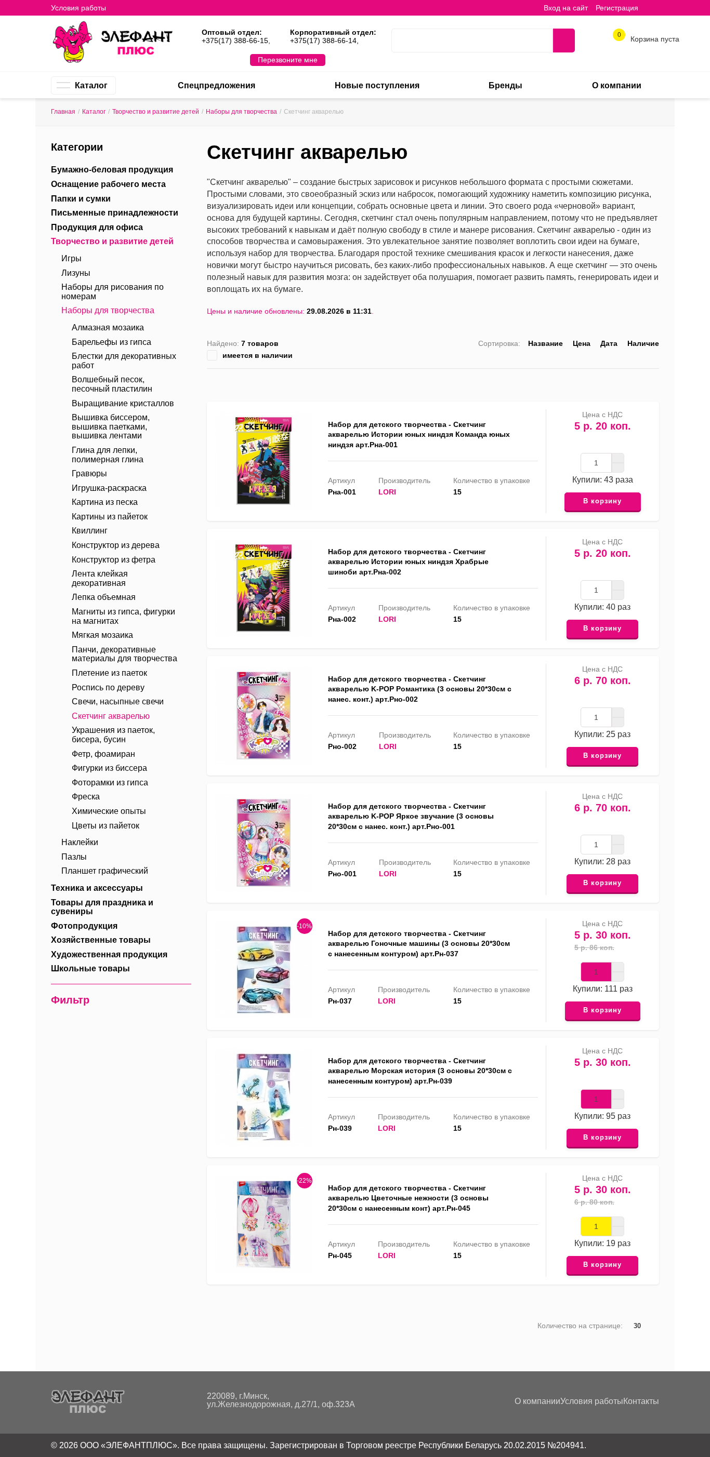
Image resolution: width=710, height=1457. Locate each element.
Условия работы (78, 8)
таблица (638, 382)
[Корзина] (654, 7)
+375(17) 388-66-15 (235, 40)
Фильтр (70, 1000)
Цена (581, 343)
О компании (537, 1401)
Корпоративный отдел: (333, 32)
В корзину (602, 501)
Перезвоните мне (288, 60)
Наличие (643, 343)
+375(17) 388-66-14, (324, 40)
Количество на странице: (580, 1325)
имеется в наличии (257, 355)
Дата (608, 343)
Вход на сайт (566, 8)
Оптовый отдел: (232, 32)
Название (545, 343)
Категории (77, 147)
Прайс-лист (654, 382)
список (622, 382)
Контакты (641, 1401)
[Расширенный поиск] (537, 40)
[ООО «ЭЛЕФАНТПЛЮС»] (112, 41)
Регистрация (617, 8)
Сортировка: (499, 343)
